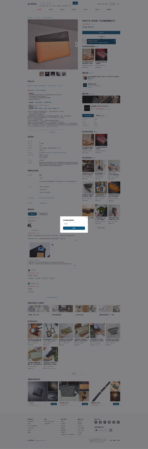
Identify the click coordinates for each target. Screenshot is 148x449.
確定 (74, 228)
